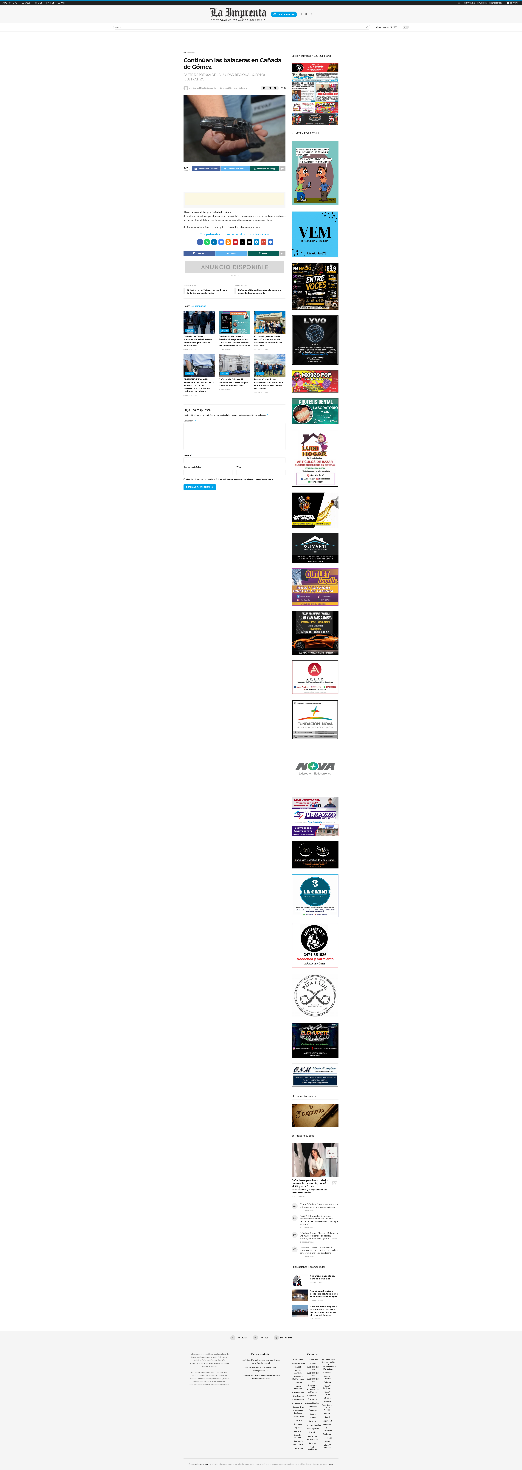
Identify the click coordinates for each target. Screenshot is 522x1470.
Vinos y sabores (327, 1446)
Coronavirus (298, 1407)
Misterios (327, 1372)
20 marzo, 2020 (317, 1300)
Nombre (188, 455)
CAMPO (298, 1382)
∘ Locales (25, 3)
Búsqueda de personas (298, 1377)
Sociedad (327, 1434)
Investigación (313, 1428)
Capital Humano (298, 1387)
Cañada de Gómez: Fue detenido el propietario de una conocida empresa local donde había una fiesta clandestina (319, 1250)
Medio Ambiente (312, 1448)
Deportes (298, 1427)
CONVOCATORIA (300, 1403)
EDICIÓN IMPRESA (285, 14)
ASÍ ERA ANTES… (298, 1371)
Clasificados (298, 1396)
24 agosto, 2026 (191, 395)
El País (313, 1363)
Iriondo (312, 1432)
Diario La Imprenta (201, 1464)
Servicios (327, 1424)
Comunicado (298, 1399)
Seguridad (327, 1421)
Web (239, 467)
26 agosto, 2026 (191, 349)
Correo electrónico (193, 467)
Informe (312, 1421)
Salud (327, 1417)
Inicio (185, 53)
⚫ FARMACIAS (469, 3)
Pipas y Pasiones (327, 1387)
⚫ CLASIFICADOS (495, 3)
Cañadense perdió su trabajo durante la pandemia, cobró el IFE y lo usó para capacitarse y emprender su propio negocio (309, 1186)
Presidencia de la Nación (327, 1407)
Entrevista (312, 1399)
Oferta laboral (327, 1377)
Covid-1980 (298, 1416)
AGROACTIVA (298, 1363)
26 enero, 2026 (226, 88)
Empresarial (312, 1395)
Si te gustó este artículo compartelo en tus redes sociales (234, 234)
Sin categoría (327, 1429)
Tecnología (327, 1438)
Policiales (327, 1398)
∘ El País (60, 3)
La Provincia (312, 1439)
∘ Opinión (49, 3)
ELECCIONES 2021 (313, 1368)
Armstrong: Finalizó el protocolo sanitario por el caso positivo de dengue (324, 1294)
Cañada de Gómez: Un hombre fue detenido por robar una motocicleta (233, 382)
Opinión (327, 1382)
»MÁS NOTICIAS (9, 3)
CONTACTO (514, 3)
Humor (313, 1417)
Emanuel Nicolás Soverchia (204, 88)
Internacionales (314, 1425)
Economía (298, 1441)
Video (327, 1441)
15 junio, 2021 (316, 1319)
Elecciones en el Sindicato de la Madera (313, 1388)
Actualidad (298, 1359)
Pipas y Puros (327, 1393)
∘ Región (38, 3)
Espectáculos (313, 1403)
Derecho (298, 1431)
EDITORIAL (298, 1444)
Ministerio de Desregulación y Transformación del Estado (328, 1364)
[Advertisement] (261, 41)
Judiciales (312, 1436)
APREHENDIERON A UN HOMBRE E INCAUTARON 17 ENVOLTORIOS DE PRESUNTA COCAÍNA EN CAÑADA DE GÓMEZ (199, 385)
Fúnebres (313, 1406)
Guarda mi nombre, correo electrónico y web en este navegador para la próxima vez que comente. (230, 479)
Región (327, 1413)
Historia (312, 1414)
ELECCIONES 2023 (313, 1374)
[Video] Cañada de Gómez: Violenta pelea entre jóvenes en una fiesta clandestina (319, 1205)
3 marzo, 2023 (316, 1282)
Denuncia (298, 1424)
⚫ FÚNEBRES (482, 3)
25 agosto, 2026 (226, 349)
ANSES (298, 1367)
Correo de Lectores (298, 1411)
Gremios (313, 1410)
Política (327, 1401)
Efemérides (313, 1359)
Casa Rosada (298, 1392)
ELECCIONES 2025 (313, 1380)
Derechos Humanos (298, 1436)
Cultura (298, 1420)
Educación (298, 1448)
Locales (192, 53)
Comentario (190, 420)
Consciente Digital (326, 1464)
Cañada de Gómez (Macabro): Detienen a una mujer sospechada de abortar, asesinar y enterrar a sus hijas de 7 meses (319, 1236)
